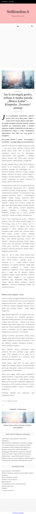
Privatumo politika (18, 513)
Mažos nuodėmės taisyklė (9, 477)
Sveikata (18, 91)
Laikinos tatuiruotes (8, 486)
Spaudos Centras (12, 401)
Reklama (11, 1)
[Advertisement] (18, 48)
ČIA (18, 379)
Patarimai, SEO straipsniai (9, 479)
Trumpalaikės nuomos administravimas (14, 484)
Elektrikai (4, 488)
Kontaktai (5, 1)
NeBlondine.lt (18, 12)
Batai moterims (6, 482)
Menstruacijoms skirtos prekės (11, 471)
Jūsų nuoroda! (8, 490)
